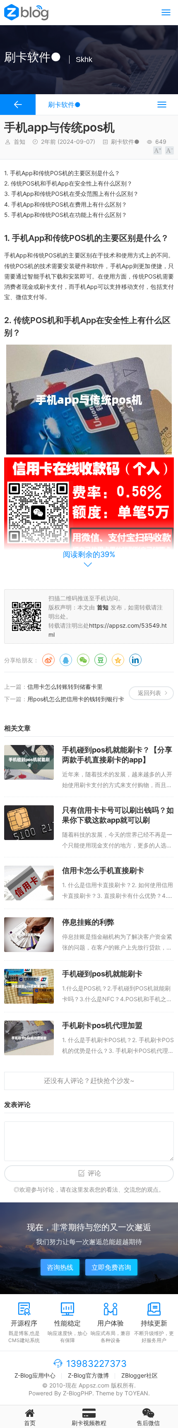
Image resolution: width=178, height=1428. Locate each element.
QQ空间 (118, 660)
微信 (83, 660)
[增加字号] (157, 150)
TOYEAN (136, 1393)
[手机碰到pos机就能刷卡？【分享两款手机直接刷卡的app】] (29, 762)
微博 (48, 660)
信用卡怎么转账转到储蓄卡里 (65, 686)
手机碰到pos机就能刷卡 (102, 973)
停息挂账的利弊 (88, 922)
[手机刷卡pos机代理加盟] (29, 1038)
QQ (66, 660)
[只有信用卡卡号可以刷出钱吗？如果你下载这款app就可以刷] (29, 822)
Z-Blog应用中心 (34, 1375)
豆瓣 (100, 660)
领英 (135, 660)
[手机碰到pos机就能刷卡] (29, 986)
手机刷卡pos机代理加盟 (102, 1025)
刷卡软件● (125, 141)
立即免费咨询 (111, 1267)
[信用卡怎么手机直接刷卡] (29, 883)
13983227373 (96, 1363)
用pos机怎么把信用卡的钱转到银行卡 (75, 698)
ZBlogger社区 (139, 1375)
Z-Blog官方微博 (88, 1375)
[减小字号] (169, 150)
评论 (94, 1173)
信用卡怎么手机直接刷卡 (103, 870)
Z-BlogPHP (77, 1393)
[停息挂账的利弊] (29, 934)
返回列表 (149, 692)
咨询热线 (60, 1267)
